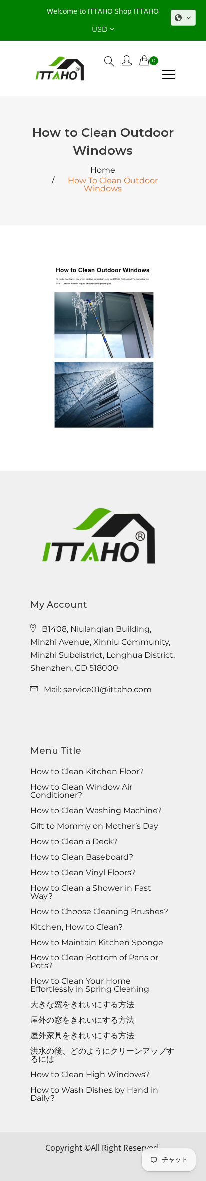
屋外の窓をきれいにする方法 (82, 1020)
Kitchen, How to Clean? (76, 927)
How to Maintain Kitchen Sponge (97, 942)
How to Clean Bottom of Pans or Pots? (94, 962)
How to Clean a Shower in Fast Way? (91, 892)
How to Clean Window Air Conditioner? (81, 791)
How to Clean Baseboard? (82, 857)
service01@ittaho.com (108, 689)
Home (103, 170)
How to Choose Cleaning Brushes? (99, 912)
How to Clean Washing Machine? (96, 811)
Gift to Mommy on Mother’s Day (94, 826)
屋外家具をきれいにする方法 (82, 1036)
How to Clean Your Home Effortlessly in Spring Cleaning (90, 985)
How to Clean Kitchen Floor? (87, 772)
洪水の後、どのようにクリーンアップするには (102, 1055)
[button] (183, 18)
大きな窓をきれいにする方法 (82, 1005)
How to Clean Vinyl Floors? (83, 873)
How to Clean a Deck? (74, 842)
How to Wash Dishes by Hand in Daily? (94, 1094)
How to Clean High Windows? (90, 1075)
